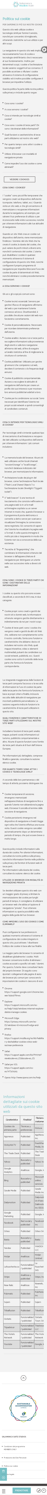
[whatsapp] (44, 50)
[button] (3, 1490)
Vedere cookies (19, 179)
